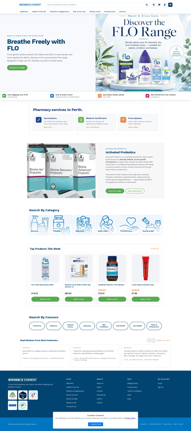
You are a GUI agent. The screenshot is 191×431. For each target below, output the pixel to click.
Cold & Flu (37, 326)
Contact (99, 403)
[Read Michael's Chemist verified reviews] (12, 395)
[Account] (165, 5)
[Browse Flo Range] (143, 52)
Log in (160, 383)
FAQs (129, 395)
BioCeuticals (101, 395)
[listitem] (53, 122)
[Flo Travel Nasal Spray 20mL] (45, 268)
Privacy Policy (132, 387)
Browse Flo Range (17, 68)
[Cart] (170, 5)
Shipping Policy (132, 383)
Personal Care (71, 406)
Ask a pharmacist (135, 191)
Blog (129, 399)
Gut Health (137, 326)
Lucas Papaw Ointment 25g (143, 285)
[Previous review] (149, 340)
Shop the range (115, 191)
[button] (102, 290)
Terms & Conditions (134, 391)
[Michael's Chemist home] (31, 4)
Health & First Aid (72, 387)
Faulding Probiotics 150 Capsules (111, 285)
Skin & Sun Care (72, 395)
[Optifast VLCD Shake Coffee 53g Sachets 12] (79, 268)
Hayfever (53, 326)
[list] (95, 356)
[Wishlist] (159, 5)
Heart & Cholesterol (154, 326)
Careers (99, 399)
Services (100, 391)
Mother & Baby (71, 399)
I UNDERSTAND (95, 424)
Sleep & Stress (70, 326)
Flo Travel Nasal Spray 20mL (42, 285)
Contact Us (143, 424)
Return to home (178, 424)
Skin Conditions (104, 326)
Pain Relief (120, 326)
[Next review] (154, 340)
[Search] (147, 5)
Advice (99, 387)
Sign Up (160, 387)
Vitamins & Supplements (75, 391)
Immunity (87, 326)
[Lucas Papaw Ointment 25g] (146, 268)
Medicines (70, 383)
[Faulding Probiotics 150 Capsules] (112, 268)
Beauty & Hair (71, 403)
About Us (100, 383)
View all (156, 249)
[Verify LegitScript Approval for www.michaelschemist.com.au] (23, 395)
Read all (164, 340)
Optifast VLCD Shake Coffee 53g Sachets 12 (77, 286)
